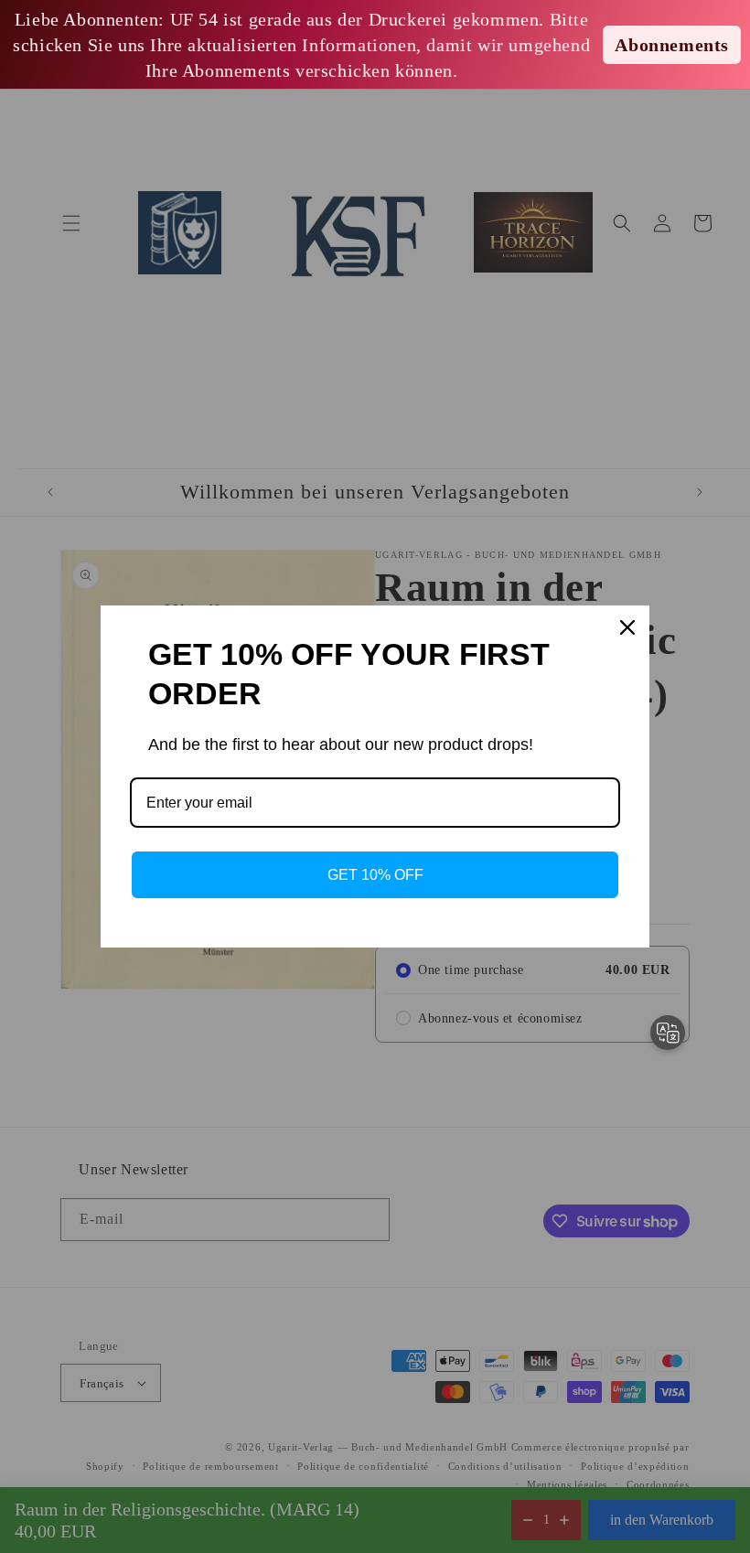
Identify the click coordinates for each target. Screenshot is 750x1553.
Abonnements (672, 45)
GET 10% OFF (375, 875)
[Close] (627, 627)
